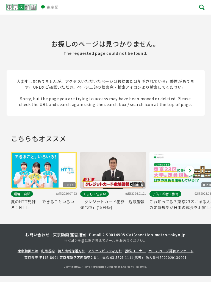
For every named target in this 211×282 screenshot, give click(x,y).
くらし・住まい (94, 193)
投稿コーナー (135, 250)
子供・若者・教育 (165, 193)
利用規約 (48, 250)
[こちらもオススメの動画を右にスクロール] (190, 171)
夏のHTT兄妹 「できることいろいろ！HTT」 (42, 204)
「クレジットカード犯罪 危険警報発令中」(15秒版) (112, 204)
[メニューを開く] (201, 7)
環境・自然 (22, 193)
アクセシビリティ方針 (105, 250)
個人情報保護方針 (71, 250)
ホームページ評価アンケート (170, 250)
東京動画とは (28, 250)
